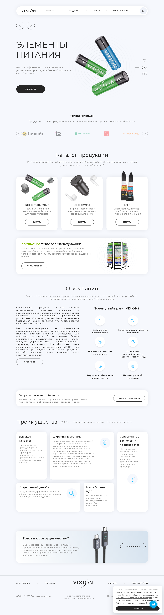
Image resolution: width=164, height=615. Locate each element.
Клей (127, 205)
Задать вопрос (133, 547)
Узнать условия (34, 266)
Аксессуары (82, 205)
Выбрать (37, 222)
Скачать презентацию (129, 398)
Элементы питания (37, 205)
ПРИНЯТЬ (138, 608)
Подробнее (30, 89)
